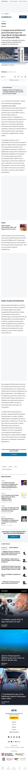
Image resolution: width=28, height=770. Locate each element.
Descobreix (4, 591)
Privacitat (7, 747)
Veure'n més (24, 590)
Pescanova (4, 466)
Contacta (14, 729)
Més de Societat (6, 476)
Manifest (14, 722)
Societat (4, 21)
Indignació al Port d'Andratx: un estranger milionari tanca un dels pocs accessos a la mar (13, 91)
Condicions (17, 747)
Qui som (14, 724)
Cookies (22, 747)
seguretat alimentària (6, 469)
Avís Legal (12, 747)
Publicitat (14, 727)
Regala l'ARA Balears (14, 732)
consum (10, 466)
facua (15, 466)
